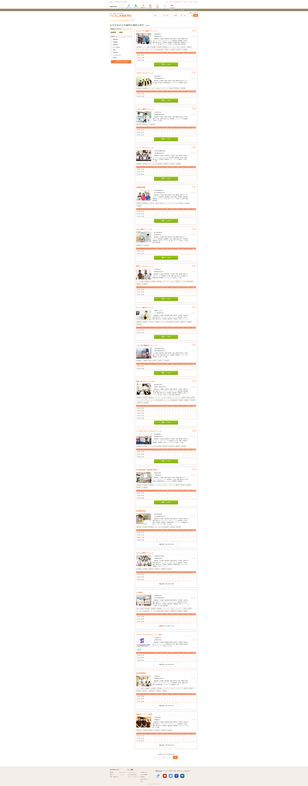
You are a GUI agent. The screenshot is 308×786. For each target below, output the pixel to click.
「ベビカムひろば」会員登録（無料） (173, 1)
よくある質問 (143, 774)
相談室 (111, 772)
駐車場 (114, 57)
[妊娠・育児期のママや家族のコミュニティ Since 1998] (113, 6)
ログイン (186, 1)
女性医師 (115, 52)
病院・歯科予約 (114, 777)
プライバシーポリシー (133, 777)
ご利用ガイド (143, 772)
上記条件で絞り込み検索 (121, 61)
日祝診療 (115, 44)
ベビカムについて (132, 772)
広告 (141, 781)
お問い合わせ (143, 779)
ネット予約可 (116, 47)
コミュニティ (122, 772)
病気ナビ (112, 774)
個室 (114, 49)
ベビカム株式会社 (132, 774)
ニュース (121, 774)
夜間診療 (115, 39)
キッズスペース (117, 55)
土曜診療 (115, 42)
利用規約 (142, 777)
